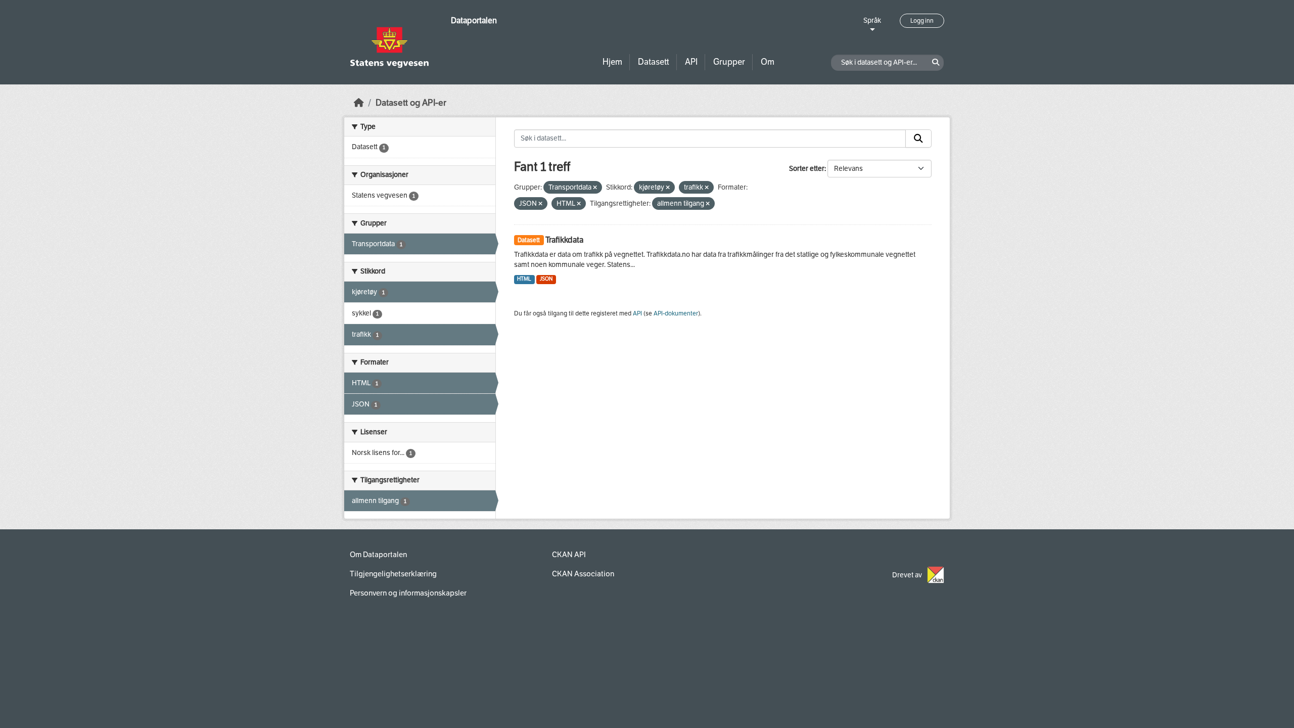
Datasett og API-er (411, 103)
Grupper (729, 62)
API (691, 62)
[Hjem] (359, 103)
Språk (872, 20)
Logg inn (922, 20)
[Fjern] (595, 188)
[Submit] (918, 138)
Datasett (653, 62)
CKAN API (569, 554)
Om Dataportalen (378, 554)
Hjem (612, 62)
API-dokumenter (676, 313)
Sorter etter (806, 168)
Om (767, 62)
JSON (546, 279)
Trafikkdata (564, 240)
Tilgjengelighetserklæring (393, 573)
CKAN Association (583, 573)
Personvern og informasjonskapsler (408, 593)
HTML (524, 279)
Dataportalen (474, 20)
